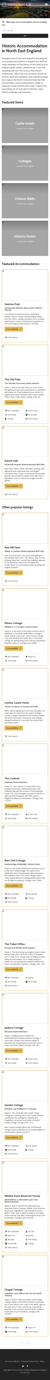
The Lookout (12, 778)
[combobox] (25, 30)
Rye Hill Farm (12, 547)
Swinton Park (12, 304)
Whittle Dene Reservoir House (22, 1196)
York (20, 89)
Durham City (34, 73)
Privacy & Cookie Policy (29, 1361)
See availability (12, 329)
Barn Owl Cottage (14, 860)
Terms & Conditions (12, 1361)
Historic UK (17, 5)
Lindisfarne (7, 73)
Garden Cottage (13, 1105)
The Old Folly (12, 379)
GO (25, 36)
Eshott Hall (11, 460)
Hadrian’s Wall (8, 67)
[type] (25, 30)
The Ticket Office (14, 944)
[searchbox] (25, 30)
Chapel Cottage (13, 1289)
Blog (41, 1361)
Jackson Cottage (13, 1027)
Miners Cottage (13, 623)
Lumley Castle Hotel (16, 702)
